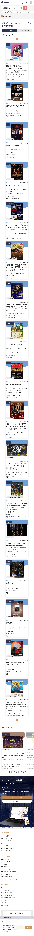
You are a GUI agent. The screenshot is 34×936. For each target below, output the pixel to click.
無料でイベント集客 (17, 797)
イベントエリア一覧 (6, 840)
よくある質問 (4, 845)
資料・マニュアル (5, 874)
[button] (9, 772)
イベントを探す (5, 836)
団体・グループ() (25, 30)
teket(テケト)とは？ (6, 859)
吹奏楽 (20, 12)
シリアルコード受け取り (7, 850)
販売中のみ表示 (7, 16)
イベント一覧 (23, 827)
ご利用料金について (6, 864)
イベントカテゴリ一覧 (6, 838)
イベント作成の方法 (6, 862)
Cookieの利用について (6, 892)
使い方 (3, 843)
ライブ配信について (6, 869)
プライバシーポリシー (6, 890)
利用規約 (3, 888)
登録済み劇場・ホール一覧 (8, 876)
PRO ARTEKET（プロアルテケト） (10, 848)
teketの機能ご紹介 (6, 866)
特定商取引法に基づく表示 (8, 897)
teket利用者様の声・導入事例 (8, 871)
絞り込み (30, 8)
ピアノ (26, 12)
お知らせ (3, 902)
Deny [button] (20, 927)
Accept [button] (28, 927)
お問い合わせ (4, 905)
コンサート (13, 12)
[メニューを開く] (31, 2)
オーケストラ (5, 12)
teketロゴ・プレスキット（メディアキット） (12, 879)
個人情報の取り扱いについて (8, 895)
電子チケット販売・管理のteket (10, 827)
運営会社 (3, 900)
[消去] (21, 8)
